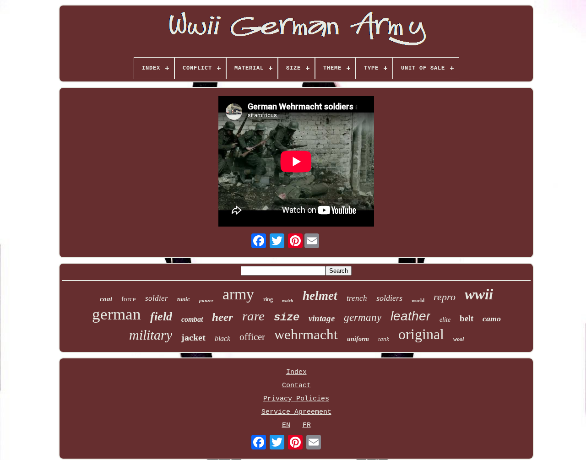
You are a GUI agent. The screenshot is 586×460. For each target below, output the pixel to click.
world (418, 300)
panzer (206, 300)
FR (307, 425)
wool (458, 339)
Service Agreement (296, 412)
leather (410, 316)
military (150, 334)
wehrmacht (306, 334)
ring (268, 299)
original (421, 334)
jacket (193, 337)
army (238, 294)
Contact (296, 386)
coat (106, 299)
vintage (322, 318)
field (161, 316)
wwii (479, 294)
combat (192, 319)
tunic (183, 299)
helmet (320, 296)
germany (362, 317)
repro (445, 297)
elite (445, 319)
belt (466, 318)
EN (286, 425)
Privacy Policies (296, 399)
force (128, 299)
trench (357, 298)
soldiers (389, 298)
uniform (358, 339)
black (222, 338)
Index (296, 372)
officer (252, 336)
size (286, 317)
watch (287, 300)
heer (222, 317)
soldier (156, 298)
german (116, 314)
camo (492, 318)
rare (253, 315)
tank (383, 339)
